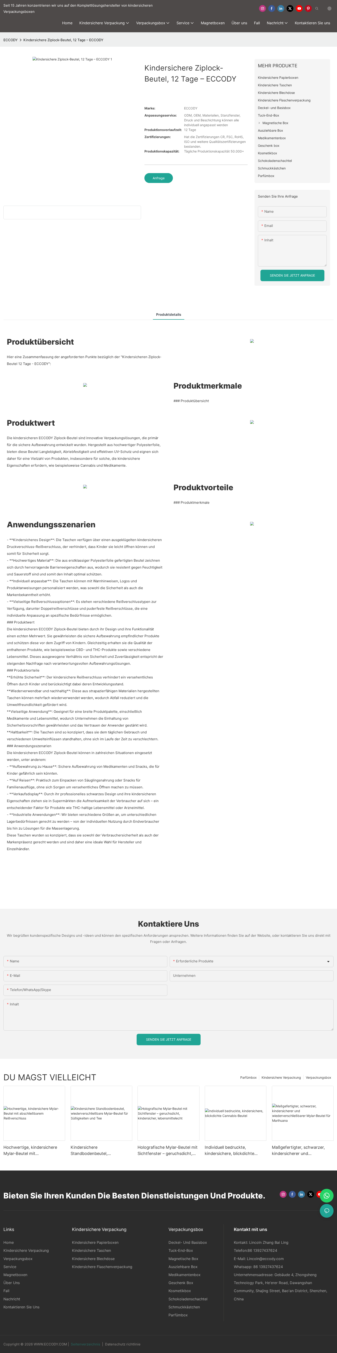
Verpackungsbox (318, 1077)
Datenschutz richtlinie (122, 1344)
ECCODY (10, 40)
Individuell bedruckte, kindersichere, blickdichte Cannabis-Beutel (229, 1151)
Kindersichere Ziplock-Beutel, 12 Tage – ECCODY (63, 40)
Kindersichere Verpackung (281, 1077)
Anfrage (159, 178)
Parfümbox (248, 1077)
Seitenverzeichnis (85, 1344)
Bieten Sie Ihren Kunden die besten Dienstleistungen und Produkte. (134, 1195)
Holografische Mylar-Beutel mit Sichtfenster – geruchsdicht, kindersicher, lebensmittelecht (168, 1151)
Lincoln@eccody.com (265, 1258)
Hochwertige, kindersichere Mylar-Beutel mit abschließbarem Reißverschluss (33, 1151)
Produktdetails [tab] (168, 314)
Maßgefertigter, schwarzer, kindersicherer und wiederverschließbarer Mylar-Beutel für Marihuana (300, 1151)
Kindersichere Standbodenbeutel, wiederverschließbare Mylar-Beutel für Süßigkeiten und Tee (100, 1151)
